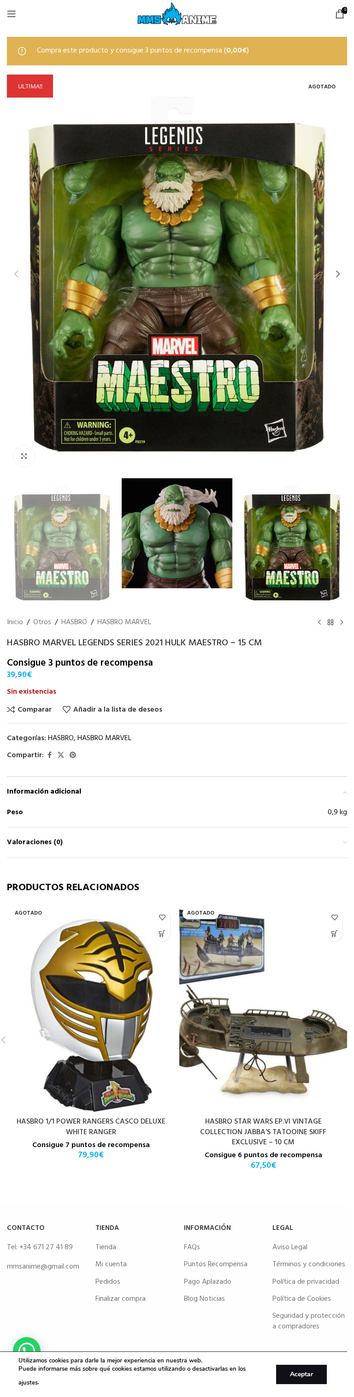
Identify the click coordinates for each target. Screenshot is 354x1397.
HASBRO (74, 622)
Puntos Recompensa (216, 1264)
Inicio (15, 622)
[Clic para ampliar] (24, 456)
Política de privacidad (305, 1282)
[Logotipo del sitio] (177, 14)
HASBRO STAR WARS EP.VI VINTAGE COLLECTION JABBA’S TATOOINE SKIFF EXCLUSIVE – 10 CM (263, 1132)
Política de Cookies (301, 1299)
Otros (42, 622)
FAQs (192, 1247)
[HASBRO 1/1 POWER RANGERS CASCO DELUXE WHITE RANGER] (91, 1008)
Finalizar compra (120, 1299)
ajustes (28, 1383)
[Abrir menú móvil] (11, 14)
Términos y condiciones (308, 1264)
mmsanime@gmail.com (43, 1267)
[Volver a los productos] (330, 622)
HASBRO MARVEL (124, 622)
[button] (16, 274)
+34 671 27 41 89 (46, 1247)
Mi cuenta (111, 1264)
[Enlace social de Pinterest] (73, 755)
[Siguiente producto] (341, 622)
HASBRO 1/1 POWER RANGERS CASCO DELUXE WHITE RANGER (91, 1127)
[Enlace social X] (61, 755)
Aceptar (301, 1374)
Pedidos (107, 1282)
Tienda (105, 1247)
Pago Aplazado (207, 1282)
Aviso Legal (289, 1247)
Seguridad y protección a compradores (308, 1321)
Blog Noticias (204, 1299)
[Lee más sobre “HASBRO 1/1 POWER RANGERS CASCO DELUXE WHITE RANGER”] (162, 933)
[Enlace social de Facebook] (49, 755)
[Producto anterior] (319, 622)
